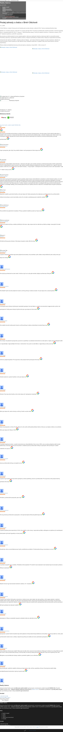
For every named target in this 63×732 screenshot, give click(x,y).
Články (4, 716)
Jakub (1, 424)
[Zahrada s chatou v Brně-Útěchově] (15, 58)
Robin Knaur (3, 372)
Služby (3, 714)
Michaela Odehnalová (5, 269)
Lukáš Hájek (3, 407)
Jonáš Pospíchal (3, 176)
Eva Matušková (3, 648)
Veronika (2, 682)
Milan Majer (3, 355)
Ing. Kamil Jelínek (4, 596)
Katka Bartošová (4, 493)
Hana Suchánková (4, 510)
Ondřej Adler (3, 579)
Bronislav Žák (3, 252)
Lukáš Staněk (3, 613)
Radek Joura (3, 665)
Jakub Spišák (3, 441)
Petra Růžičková (3, 206)
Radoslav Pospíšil (4, 458)
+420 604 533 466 (4, 696)
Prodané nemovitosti (5, 99)
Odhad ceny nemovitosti (8, 717)
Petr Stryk (2, 191)
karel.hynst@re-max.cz (5, 697)
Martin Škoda (3, 527)
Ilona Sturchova (3, 146)
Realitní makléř (5, 713)
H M (1, 338)
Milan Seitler (3, 562)
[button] (31, 730)
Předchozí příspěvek (12, 97)
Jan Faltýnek (3, 303)
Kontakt (4, 718)
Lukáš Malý (2, 161)
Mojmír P (2, 236)
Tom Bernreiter (3, 320)
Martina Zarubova (4, 286)
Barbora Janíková (4, 221)
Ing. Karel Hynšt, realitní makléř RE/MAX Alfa (10, 125)
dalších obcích (35, 689)
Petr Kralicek (3, 476)
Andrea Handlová (4, 545)
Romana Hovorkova (4, 631)
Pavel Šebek (3, 389)
